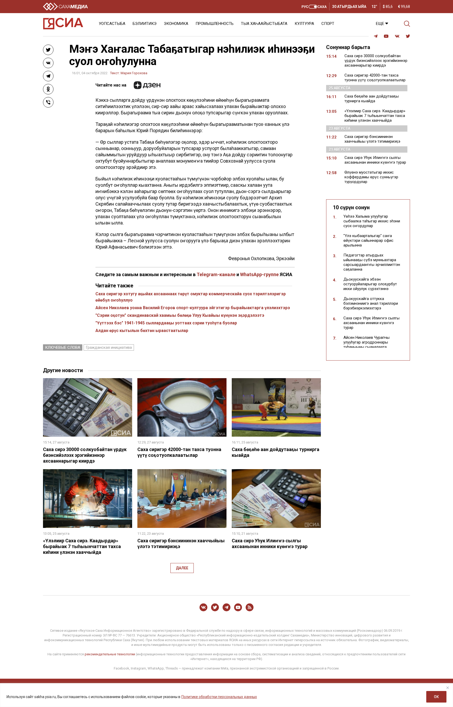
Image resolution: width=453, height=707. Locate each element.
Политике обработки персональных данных (219, 697)
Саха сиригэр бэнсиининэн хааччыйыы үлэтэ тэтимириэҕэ (372, 139)
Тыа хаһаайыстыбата (264, 23)
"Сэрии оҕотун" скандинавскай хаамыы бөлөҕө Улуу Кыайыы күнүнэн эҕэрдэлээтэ (179, 315)
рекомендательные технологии (110, 654)
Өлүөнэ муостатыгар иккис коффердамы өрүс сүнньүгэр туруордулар (371, 177)
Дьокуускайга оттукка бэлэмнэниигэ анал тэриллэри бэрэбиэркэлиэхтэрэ (370, 303)
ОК (436, 697)
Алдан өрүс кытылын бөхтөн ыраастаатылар (141, 330)
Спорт (327, 23)
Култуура (304, 23)
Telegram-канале (216, 274)
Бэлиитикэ (145, 23)
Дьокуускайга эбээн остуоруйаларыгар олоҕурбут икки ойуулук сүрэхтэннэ (370, 284)
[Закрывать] (447, 687)
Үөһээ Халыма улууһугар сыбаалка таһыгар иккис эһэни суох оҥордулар (371, 221)
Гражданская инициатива (109, 347)
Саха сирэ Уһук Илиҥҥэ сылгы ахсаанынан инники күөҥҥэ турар (270, 543)
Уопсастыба (112, 23)
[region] (226, 695)
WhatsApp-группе (259, 274)
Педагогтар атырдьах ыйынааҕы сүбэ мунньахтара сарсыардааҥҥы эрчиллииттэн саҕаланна (371, 262)
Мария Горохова (134, 73)
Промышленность (215, 23)
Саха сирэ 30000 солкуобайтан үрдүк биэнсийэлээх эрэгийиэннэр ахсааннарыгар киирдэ (85, 455)
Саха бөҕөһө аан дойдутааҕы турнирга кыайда (371, 98)
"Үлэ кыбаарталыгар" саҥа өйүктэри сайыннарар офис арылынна (368, 240)
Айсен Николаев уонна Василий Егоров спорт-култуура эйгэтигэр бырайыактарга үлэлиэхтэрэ (192, 307)
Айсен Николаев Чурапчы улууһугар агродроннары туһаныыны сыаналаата (366, 342)
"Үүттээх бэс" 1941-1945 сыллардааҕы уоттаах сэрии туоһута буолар (166, 322)
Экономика (176, 23)
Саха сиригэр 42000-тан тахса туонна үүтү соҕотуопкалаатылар (179, 452)
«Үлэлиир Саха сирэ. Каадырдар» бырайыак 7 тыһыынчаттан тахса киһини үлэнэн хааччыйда (82, 546)
